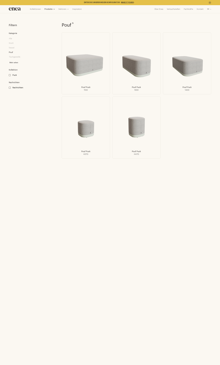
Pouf (11, 52)
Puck (14, 75)
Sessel (11, 48)
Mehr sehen (14, 62)
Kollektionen (35, 9)
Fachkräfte (188, 9)
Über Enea (158, 9)
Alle (10, 39)
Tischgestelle (14, 57)
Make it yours (127, 2)
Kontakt (200, 9)
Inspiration (77, 9)
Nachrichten (17, 88)
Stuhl (11, 43)
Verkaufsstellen (173, 9)
